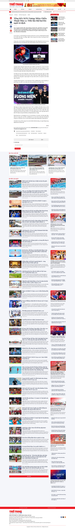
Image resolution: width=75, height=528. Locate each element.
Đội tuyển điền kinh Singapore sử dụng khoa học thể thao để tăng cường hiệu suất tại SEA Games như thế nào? (58, 373)
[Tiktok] (63, 517)
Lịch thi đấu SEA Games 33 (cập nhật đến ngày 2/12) (58, 491)
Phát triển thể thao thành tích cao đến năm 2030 (57, 363)
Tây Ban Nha (24, 443)
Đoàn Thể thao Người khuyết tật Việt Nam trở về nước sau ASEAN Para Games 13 (58, 466)
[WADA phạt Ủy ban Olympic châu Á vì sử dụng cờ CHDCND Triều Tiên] (58, 330)
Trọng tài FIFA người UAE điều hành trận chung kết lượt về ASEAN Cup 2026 (34, 379)
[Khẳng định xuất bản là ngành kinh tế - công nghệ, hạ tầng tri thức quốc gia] (15, 264)
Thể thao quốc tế (24, 217)
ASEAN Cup (23, 385)
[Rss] (65, 517)
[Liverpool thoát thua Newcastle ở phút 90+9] (15, 449)
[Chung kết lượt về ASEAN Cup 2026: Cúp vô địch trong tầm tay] (15, 360)
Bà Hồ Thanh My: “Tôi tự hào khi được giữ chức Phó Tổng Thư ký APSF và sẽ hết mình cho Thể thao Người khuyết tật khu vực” (34, 457)
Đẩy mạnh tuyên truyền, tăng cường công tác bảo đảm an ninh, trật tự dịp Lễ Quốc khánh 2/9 (35, 221)
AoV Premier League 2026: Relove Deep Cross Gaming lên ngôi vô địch (58, 272)
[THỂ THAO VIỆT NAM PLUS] (16, 5)
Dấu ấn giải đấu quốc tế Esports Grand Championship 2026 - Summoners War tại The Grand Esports (57, 284)
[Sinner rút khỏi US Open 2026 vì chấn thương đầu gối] (15, 294)
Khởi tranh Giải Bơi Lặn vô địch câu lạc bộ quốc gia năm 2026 (17, 168)
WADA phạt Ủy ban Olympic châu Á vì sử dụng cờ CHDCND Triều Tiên (58, 337)
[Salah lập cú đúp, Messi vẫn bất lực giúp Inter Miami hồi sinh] (15, 430)
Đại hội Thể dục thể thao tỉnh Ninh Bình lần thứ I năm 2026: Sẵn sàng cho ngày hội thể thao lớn (35, 339)
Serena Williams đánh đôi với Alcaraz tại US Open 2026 (35, 301)
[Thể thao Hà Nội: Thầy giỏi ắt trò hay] (58, 295)
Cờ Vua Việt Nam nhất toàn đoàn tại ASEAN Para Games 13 (58, 310)
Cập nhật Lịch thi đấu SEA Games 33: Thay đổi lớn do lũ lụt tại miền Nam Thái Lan (58, 487)
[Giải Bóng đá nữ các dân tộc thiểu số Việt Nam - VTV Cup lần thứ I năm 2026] (15, 274)
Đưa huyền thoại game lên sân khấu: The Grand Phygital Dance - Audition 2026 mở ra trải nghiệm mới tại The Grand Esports (58, 280)
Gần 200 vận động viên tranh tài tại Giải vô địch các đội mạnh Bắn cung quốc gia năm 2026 (36, 169)
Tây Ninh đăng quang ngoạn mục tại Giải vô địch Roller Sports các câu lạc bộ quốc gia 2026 (35, 467)
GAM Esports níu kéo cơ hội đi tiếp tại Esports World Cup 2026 (58, 276)
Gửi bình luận (17, 148)
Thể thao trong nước (13, 165)
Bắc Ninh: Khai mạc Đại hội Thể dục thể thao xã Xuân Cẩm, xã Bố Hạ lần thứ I (58, 427)
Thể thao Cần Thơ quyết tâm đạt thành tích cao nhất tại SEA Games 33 (58, 318)
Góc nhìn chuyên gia (25, 463)
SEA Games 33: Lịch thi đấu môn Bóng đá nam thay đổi (58, 495)
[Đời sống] (45, 5)
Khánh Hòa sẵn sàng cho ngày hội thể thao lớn (34, 348)
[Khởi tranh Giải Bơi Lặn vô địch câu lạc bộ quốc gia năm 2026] (18, 160)
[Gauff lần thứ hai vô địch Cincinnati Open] (15, 322)
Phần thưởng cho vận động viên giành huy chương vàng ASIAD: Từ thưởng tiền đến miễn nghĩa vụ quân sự (58, 349)
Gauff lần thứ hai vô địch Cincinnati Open (33, 319)
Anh (22, 424)
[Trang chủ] (10, 9)
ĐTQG (23, 364)
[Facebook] (61, 517)
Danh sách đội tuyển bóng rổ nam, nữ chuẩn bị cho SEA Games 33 (58, 322)
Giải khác (23, 434)
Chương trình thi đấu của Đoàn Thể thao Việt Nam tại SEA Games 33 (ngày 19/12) (58, 481)
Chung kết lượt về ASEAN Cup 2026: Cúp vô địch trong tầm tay (34, 357)
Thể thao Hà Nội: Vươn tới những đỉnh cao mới (57, 445)
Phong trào (23, 335)
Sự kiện (23, 207)
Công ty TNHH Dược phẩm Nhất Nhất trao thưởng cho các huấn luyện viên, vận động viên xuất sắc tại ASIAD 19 (58, 345)
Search (65, 1)
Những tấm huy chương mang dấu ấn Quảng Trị (58, 454)
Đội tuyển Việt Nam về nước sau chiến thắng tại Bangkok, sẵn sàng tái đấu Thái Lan (34, 408)
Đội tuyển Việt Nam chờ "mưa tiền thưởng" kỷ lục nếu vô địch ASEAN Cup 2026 (35, 388)
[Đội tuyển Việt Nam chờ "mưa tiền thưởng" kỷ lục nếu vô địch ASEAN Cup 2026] (15, 391)
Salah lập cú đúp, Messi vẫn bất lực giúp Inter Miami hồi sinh (34, 428)
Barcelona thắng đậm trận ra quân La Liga (33, 437)
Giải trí (53, 251)
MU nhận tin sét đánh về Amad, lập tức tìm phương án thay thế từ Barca (35, 418)
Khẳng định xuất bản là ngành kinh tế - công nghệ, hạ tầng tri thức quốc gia (34, 262)
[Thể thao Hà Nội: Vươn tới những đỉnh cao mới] (58, 439)
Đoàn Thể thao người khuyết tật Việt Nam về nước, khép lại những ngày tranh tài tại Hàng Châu (58, 358)
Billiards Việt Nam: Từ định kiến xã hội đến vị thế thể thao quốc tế (58, 386)
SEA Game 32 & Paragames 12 (58, 292)
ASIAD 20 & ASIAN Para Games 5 (26, 288)
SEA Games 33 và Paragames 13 (58, 436)
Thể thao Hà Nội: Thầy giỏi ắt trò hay (58, 301)
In (42, 139)
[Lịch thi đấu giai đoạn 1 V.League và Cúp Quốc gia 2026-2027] (15, 401)
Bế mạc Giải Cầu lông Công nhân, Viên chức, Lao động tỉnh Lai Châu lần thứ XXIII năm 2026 (35, 329)
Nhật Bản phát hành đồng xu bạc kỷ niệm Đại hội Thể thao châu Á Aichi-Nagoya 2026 (35, 281)
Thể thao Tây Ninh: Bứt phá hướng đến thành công (58, 458)
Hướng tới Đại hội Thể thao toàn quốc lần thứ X (28, 375)
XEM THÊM (29, 476)
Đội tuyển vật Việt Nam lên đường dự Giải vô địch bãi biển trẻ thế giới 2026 (58, 210)
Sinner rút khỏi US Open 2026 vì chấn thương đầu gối (35, 291)
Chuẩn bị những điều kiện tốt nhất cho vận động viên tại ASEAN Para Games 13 (57, 314)
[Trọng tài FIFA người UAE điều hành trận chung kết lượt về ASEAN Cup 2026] (15, 381)
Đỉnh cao (23, 473)
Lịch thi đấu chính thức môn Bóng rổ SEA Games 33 (58, 499)
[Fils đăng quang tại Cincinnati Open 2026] (15, 313)
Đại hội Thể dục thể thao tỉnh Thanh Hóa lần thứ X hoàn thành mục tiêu (58, 431)
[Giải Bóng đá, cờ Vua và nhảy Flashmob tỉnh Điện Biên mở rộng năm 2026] (57, 160)
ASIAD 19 (53, 327)
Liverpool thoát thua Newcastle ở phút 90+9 (33, 446)
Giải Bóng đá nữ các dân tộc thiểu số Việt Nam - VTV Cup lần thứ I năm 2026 (34, 271)
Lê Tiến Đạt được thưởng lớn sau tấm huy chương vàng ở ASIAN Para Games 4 (58, 353)
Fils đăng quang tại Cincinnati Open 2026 (33, 310)
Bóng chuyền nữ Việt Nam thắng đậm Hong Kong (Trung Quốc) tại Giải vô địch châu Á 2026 (35, 211)
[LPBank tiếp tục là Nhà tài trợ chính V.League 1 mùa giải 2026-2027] (15, 203)
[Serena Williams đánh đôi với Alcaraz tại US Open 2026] (15, 304)
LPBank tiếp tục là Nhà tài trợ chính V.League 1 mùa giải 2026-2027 (36, 11)
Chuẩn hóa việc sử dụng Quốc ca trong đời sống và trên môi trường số (35, 240)
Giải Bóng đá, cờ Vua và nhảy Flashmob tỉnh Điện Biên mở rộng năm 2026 (57, 168)
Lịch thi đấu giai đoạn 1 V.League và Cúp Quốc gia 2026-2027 (35, 398)
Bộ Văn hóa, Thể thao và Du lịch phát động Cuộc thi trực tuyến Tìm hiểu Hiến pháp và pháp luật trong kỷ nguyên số (34, 251)
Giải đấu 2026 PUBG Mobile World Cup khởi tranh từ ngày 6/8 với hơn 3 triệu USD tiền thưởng (58, 262)
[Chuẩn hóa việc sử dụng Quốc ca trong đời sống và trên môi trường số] (15, 243)
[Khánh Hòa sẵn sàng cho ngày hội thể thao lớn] (15, 351)
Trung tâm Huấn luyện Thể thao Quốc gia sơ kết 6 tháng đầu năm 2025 (58, 390)
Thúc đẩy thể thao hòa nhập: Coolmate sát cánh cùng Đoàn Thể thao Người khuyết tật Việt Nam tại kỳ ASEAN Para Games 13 (58, 462)
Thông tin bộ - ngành (25, 247)
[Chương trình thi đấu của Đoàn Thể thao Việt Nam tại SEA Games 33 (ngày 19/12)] (58, 474)
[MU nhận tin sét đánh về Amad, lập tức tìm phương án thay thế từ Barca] (15, 420)
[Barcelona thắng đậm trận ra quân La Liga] (15, 440)
